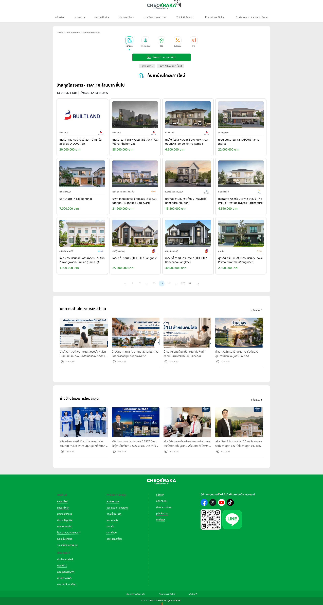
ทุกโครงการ (147, 66)
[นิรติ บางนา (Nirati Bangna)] (82, 175)
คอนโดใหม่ (62, 565)
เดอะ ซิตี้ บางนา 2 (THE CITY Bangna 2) (134, 258)
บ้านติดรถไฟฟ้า (64, 578)
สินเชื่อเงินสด (112, 501)
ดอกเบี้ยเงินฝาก (113, 514)
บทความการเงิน (64, 526)
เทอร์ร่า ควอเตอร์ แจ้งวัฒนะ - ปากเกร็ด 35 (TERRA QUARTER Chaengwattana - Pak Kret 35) (80, 142)
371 (190, 283)
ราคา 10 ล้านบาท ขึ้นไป (171, 66)
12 (154, 283)
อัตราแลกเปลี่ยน (114, 539)
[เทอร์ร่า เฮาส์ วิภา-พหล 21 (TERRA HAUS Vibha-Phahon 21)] (135, 115)
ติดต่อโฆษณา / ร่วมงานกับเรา (252, 17)
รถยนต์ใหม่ (62, 501)
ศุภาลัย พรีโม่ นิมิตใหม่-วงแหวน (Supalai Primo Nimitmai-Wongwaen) (240, 260)
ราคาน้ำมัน (111, 532)
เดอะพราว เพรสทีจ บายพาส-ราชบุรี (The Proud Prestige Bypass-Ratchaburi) (240, 201)
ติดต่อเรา (160, 519)
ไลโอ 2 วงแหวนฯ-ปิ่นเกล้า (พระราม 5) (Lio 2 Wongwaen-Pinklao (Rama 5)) (82, 260)
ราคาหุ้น (110, 526)
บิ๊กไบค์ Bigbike (65, 520)
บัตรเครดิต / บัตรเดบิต (117, 508)
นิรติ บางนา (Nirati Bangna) (75, 199)
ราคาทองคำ (112, 520)
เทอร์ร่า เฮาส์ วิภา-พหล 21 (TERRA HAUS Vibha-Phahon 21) (135, 142)
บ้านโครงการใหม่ (65, 559)
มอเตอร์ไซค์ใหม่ (64, 514)
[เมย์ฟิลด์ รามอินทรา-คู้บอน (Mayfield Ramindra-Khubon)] (188, 175)
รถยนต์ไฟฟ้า (63, 508)
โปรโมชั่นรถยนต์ (64, 539)
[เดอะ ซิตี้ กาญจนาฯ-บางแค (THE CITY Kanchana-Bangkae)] (188, 234)
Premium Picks (214, 17)
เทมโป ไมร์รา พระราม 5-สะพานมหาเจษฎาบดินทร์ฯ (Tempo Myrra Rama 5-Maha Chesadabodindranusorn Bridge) (187, 142)
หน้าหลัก (59, 17)
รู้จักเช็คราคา (162, 513)
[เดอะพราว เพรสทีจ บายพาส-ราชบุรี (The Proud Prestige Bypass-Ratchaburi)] (241, 175)
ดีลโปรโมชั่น (161, 501)
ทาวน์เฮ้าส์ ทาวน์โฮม (66, 584)
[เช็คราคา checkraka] (161, 6)
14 (168, 283)
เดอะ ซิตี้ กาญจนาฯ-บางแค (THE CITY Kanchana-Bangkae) (186, 260)
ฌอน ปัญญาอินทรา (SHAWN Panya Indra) (238, 142)
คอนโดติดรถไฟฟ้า (65, 572)
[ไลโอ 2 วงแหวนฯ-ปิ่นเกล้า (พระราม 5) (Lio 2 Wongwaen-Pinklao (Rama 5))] (82, 234)
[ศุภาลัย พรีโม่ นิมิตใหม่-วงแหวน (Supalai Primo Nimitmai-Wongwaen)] (241, 234)
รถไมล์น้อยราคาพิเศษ (67, 545)
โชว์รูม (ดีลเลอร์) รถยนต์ (68, 532)
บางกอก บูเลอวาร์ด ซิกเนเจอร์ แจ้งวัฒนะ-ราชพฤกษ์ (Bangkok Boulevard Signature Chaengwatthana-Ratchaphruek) (134, 201)
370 (183, 283)
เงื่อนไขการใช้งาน (164, 507)
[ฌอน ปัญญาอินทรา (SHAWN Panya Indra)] (241, 115)
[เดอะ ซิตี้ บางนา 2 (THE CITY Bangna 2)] (135, 234)
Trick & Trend (184, 17)
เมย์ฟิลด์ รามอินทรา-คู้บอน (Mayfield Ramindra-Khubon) (186, 201)
